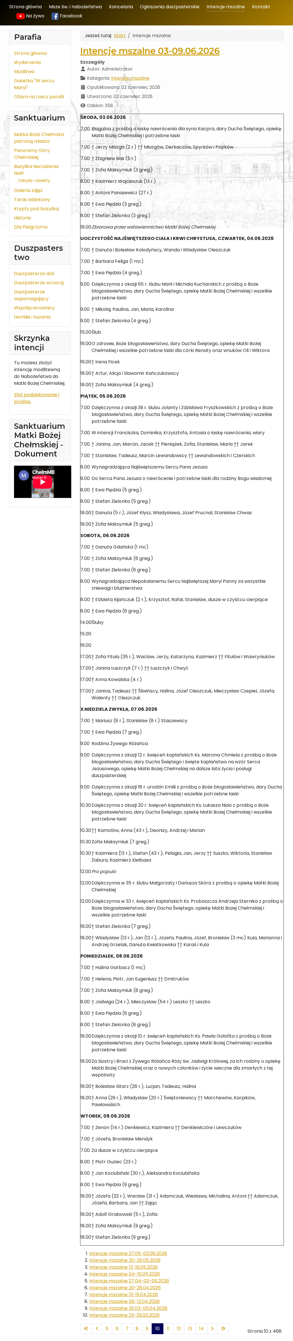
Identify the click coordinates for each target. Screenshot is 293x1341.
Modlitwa (24, 71)
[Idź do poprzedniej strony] (97, 1328)
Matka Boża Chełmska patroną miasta (39, 138)
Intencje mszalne (226, 6)
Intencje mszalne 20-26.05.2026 (125, 1260)
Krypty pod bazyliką (36, 208)
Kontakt (261, 6)
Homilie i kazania (32, 317)
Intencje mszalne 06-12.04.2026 (124, 1301)
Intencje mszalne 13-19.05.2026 (123, 1267)
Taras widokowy (32, 199)
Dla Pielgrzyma (30, 227)
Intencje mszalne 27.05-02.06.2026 (128, 1253)
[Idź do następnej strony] (212, 1328)
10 (157, 1328)
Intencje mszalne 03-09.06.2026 (150, 51)
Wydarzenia (27, 62)
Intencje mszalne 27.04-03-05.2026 (129, 1281)
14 (201, 1328)
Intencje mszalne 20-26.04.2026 (125, 1287)
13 (190, 1328)
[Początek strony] (283, 1330)
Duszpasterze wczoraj (39, 282)
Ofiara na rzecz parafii (39, 96)
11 (168, 1328)
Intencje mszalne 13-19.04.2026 (123, 1294)
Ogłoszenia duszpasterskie (169, 6)
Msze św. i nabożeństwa (75, 6)
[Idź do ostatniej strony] (223, 1328)
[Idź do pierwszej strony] (86, 1328)
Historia (22, 218)
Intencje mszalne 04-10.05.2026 (124, 1274)
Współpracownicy (34, 308)
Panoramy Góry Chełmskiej (32, 154)
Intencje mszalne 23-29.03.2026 (124, 1315)
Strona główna (25, 6)
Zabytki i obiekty (34, 180)
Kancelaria (121, 6)
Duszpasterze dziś (34, 273)
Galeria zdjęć (28, 190)
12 (179, 1328)
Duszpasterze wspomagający (31, 295)
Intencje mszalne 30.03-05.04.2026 (128, 1308)
